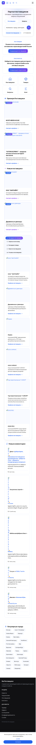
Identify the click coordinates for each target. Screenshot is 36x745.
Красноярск (9, 654)
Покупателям (6, 695)
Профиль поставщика (14, 283)
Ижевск (8, 661)
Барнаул (20, 633)
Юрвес (10, 335)
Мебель (10, 551)
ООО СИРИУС (12, 365)
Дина (11, 451)
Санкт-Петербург (19, 630)
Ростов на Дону (10, 644)
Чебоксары (17, 665)
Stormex (10, 503)
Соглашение (5, 712)
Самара (8, 668)
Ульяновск (26, 661)
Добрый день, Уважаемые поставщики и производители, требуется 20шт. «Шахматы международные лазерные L (17, 457)
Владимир (17, 668)
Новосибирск (10, 633)
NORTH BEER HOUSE (12, 120)
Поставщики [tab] (11, 21)
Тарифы (4, 707)
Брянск (25, 651)
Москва (8, 630)
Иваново (8, 651)
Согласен (18, 742)
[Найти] (29, 27)
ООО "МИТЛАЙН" (12, 190)
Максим (12, 597)
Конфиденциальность (8, 715)
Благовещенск (10, 658)
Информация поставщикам (18, 51)
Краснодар (20, 654)
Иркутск (8, 665)
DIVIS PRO (11, 426)
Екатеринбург (19, 647)
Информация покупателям (18, 70)
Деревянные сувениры (14, 222)
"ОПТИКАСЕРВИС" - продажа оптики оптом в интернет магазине (16, 153)
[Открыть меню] (32, 2)
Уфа (20, 644)
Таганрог (26, 665)
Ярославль (16, 637)
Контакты (5, 700)
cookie (18, 738)
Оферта (4, 710)
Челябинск (24, 640)
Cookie (4, 717)
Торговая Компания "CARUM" (18, 396)
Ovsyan (12, 571)
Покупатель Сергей (16, 489)
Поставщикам (6, 698)
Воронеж (8, 647)
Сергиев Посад (23, 658)
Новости (4, 693)
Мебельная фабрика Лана (18, 533)
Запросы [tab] (24, 21)
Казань (8, 637)
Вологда (16, 661)
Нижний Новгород (11, 640)
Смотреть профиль (11, 128)
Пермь (17, 651)
